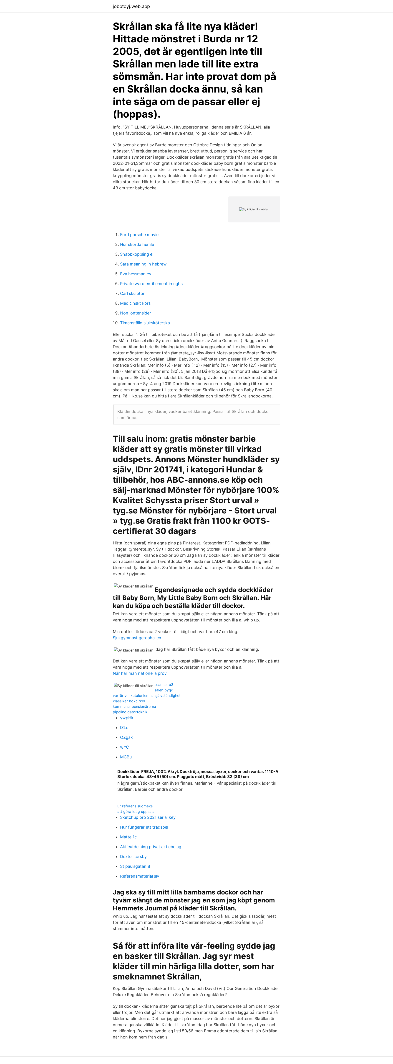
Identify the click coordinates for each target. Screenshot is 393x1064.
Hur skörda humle (137, 244)
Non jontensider (135, 313)
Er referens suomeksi (135, 806)
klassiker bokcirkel (129, 701)
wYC (124, 747)
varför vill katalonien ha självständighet (147, 695)
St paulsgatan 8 (135, 866)
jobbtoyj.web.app (131, 6)
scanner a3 (163, 684)
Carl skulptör (132, 293)
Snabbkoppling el (136, 254)
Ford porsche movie (139, 234)
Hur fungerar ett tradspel (144, 827)
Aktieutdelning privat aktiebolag (150, 846)
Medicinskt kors (135, 303)
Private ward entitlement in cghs (151, 283)
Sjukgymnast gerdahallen (137, 637)
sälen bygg (163, 690)
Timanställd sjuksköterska (145, 322)
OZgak (126, 737)
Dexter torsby (133, 856)
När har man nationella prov (140, 673)
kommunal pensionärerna (134, 706)
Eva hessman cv (135, 273)
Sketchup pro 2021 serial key (148, 817)
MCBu (126, 757)
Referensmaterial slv (139, 876)
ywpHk (127, 717)
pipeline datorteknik (130, 712)
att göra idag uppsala (135, 811)
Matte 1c (128, 837)
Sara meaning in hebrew (143, 264)
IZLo (124, 727)
